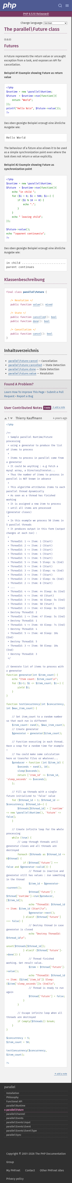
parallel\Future (15, 1109)
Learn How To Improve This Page (24, 392)
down (11, 418)
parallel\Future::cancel (23, 361)
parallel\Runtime (15, 1105)
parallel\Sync (13, 1134)
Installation (12, 1093)
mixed (48, 304)
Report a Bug (25, 396)
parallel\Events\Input (18, 1122)
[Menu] (67, 5)
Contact (30, 1170)
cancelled (39, 317)
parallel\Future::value (22, 373)
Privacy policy (15, 1178)
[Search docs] (60, 5)
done (35, 321)
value (36, 304)
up (6, 418)
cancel (37, 333)
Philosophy (12, 1097)
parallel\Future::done (22, 369)
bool (54, 317)
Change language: (32, 23)
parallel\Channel (15, 1114)
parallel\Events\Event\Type (21, 1130)
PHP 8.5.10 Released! (36, 13)
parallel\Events (14, 1118)
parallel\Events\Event (18, 1126)
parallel (9, 1087)
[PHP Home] (10, 5)
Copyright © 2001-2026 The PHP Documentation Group (36, 1158)
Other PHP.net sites (52, 1170)
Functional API (14, 1101)
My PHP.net (13, 1170)
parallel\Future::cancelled (25, 365)
